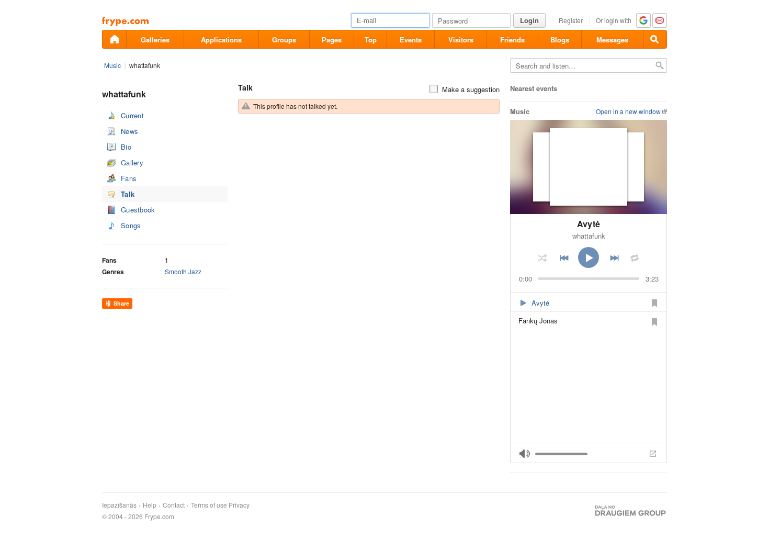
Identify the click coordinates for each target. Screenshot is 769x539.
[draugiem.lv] (114, 39)
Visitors (460, 39)
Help (149, 505)
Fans (129, 178)
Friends (512, 39)
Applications (221, 39)
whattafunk (144, 65)
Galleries (155, 39)
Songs (131, 225)
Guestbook (138, 210)
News (129, 131)
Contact (174, 505)
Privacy (239, 505)
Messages (612, 39)
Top (371, 39)
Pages (332, 39)
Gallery (132, 162)
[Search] (655, 39)
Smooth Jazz (183, 271)
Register (571, 20)
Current (132, 115)
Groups (284, 39)
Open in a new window (628, 111)
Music (112, 65)
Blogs (559, 39)
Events (411, 39)
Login (529, 20)
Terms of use (209, 505)
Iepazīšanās (119, 505)
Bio (126, 147)
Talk (127, 194)
